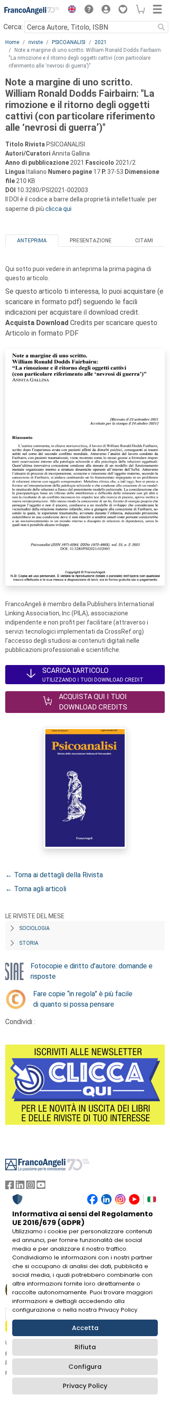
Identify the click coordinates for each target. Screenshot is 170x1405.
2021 (101, 42)
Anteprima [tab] (32, 241)
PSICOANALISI (68, 42)
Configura (85, 1366)
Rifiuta (85, 1347)
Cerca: (13, 27)
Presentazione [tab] (91, 241)
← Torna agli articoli (35, 889)
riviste (35, 42)
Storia (28, 943)
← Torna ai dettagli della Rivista (54, 875)
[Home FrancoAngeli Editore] (32, 10)
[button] (69, 10)
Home (12, 42)
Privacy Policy (85, 1385)
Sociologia (34, 928)
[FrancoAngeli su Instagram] (30, 1187)
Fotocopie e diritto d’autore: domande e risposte (92, 971)
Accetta (85, 1328)
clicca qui (58, 208)
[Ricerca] (161, 27)
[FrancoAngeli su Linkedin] (20, 1187)
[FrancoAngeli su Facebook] (9, 1187)
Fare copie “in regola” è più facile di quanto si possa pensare (83, 999)
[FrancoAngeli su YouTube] (41, 1187)
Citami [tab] (144, 241)
